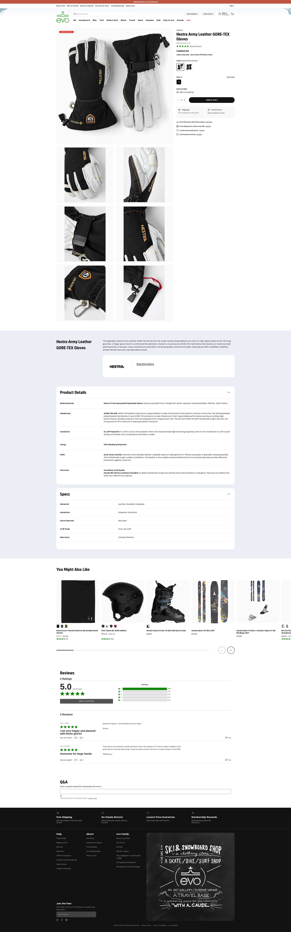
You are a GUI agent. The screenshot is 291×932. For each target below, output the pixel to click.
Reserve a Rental (86, 6)
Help (59, 834)
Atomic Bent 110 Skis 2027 (203, 631)
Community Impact (94, 842)
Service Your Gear (102, 6)
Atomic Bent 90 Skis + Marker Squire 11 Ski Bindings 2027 (256, 632)
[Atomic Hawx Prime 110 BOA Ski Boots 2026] (168, 601)
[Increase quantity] (185, 100)
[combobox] (103, 14)
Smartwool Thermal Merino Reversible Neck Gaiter (77, 632)
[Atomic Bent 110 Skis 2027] (213, 601)
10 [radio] (178, 82)
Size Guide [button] (231, 77)
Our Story (90, 838)
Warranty (60, 851)
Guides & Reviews (63, 868)
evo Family (122, 834)
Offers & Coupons (63, 855)
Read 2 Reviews (196, 46)
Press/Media (91, 847)
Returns (59, 847)
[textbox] (145, 791)
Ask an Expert (192, 14)
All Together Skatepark (126, 862)
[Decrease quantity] (179, 100)
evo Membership (93, 851)
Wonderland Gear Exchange (128, 867)
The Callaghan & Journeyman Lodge (128, 857)
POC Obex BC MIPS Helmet (114, 631)
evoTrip (119, 847)
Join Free (208, 122)
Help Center (61, 864)
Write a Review (86, 701)
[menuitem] (75, 20)
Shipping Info (61, 842)
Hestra (179, 30)
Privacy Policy (146, 925)
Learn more (92, 798)
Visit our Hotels (73, 6)
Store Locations (123, 838)
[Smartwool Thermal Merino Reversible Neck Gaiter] (78, 601)
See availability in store (216, 113)
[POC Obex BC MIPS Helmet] (123, 601)
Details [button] (208, 126)
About (90, 834)
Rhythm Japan (122, 851)
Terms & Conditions (160, 925)
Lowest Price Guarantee (66, 860)
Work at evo (91, 855)
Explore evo (130, 6)
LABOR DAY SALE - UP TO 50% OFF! (145, 1)
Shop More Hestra (145, 364)
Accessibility (173, 925)
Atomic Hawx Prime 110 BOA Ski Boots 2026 (166, 631)
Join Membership (117, 6)
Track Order (61, 838)
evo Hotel (120, 842)
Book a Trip (60, 6)
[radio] (180, 67)
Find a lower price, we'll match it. (158, 820)
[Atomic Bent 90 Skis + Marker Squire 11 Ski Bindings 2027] (258, 601)
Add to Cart (211, 100)
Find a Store (208, 14)
